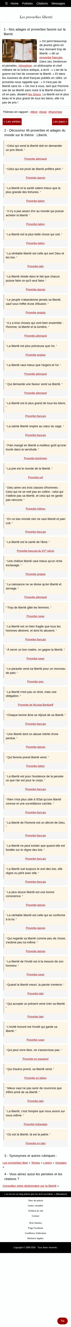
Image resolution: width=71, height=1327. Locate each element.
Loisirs (47, 1162)
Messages (58, 3)
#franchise (55, 112)
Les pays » (60, 121)
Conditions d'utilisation (35, 1233)
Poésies (27, 3)
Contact (35, 1216)
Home (14, 3)
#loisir (43, 112)
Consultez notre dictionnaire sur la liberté (29, 1186)
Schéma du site (35, 1211)
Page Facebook (35, 1228)
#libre (34, 112)
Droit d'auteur (35, 1223)
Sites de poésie (35, 1200)
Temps (35, 1162)
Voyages (61, 1162)
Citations (42, 3)
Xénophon (25, 65)
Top (62, 1321)
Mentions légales (35, 1238)
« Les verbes (12, 121)
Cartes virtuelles (35, 1205)
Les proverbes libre (15, 1162)
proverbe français (50, 57)
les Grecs (34, 94)
